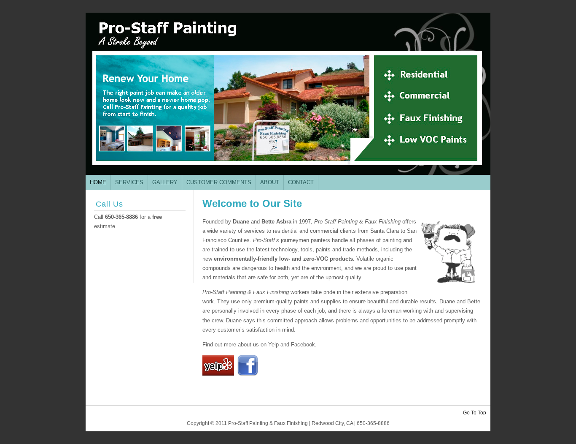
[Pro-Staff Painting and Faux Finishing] (288, 94)
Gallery (165, 182)
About (269, 182)
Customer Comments (218, 182)
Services (129, 182)
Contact (301, 182)
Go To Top (474, 413)
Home (98, 182)
